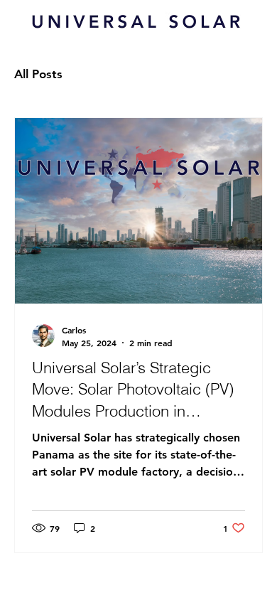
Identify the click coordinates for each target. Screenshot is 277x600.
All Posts (38, 74)
